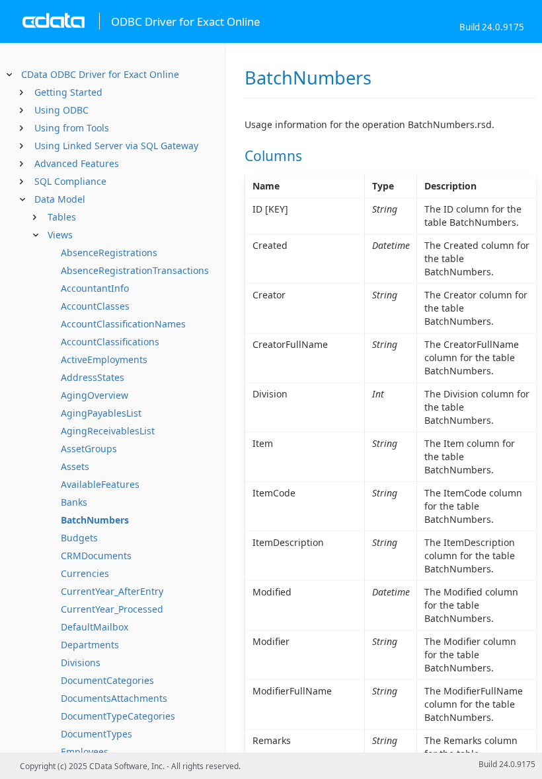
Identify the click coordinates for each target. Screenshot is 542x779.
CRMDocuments (96, 555)
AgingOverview (94, 395)
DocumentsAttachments (114, 698)
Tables (62, 217)
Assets (75, 466)
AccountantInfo (95, 288)
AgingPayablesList (101, 413)
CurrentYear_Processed (112, 609)
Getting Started (68, 92)
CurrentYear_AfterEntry (112, 591)
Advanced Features (76, 163)
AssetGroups (89, 448)
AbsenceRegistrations (109, 252)
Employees (84, 751)
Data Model (59, 199)
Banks (74, 502)
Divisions (80, 662)
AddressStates (92, 377)
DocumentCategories (107, 680)
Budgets (79, 537)
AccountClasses (95, 306)
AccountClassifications (110, 341)
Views (60, 234)
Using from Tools (71, 127)
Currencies (85, 573)
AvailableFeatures (100, 484)
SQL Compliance (70, 181)
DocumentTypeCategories (118, 716)
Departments (90, 644)
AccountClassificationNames (123, 324)
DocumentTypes (96, 734)
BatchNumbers (95, 520)
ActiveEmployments (104, 359)
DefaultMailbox (94, 627)
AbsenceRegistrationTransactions (135, 270)
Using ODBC (61, 110)
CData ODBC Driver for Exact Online (100, 74)
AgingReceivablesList (108, 430)
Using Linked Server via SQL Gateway (116, 145)
